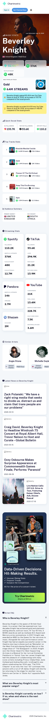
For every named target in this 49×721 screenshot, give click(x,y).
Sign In (6, 10)
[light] (31, 10)
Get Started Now (19, 10)
